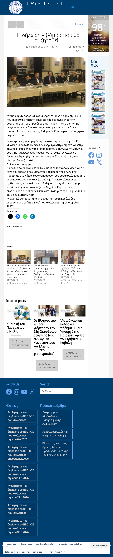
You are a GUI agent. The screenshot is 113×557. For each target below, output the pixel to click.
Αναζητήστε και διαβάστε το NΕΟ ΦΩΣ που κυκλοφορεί (21, 416)
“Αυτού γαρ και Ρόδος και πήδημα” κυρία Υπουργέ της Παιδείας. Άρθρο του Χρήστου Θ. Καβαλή (72, 331)
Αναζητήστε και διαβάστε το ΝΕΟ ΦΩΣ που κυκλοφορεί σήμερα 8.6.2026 (21, 433)
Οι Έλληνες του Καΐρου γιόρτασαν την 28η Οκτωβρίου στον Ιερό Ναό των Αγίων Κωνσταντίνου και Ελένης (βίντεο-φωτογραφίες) (45, 337)
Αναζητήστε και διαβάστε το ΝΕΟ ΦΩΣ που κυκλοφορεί (21, 509)
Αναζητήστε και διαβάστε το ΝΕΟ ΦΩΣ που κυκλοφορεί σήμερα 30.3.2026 (21, 526)
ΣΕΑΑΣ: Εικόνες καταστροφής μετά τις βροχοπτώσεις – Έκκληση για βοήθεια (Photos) (44, 271)
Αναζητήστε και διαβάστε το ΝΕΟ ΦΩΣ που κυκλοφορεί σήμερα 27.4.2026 (21, 491)
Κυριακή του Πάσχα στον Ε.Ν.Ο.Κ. (16, 327)
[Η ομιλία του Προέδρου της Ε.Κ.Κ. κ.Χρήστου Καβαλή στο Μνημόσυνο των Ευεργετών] (73, 257)
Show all (79, 24)
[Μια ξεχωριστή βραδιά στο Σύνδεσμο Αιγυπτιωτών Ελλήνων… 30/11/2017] (110, 545)
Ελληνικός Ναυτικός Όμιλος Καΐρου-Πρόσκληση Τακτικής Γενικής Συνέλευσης (55, 449)
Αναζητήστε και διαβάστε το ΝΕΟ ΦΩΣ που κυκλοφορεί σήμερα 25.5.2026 (21, 453)
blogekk (33, 46)
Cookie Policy (59, 552)
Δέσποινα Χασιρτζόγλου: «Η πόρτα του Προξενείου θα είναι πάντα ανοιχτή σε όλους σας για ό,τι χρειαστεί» (18, 271)
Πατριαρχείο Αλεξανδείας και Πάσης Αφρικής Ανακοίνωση (52, 418)
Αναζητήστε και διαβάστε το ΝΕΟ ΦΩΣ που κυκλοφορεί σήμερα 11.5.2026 (21, 472)
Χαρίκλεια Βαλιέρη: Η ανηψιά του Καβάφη (55, 433)
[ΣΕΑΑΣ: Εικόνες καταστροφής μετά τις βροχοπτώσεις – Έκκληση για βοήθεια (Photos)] (46, 257)
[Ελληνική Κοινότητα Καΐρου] (15, 7)
